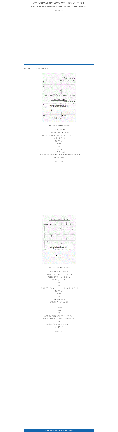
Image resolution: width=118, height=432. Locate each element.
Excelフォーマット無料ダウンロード (59, 125)
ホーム (26, 68)
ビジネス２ (32, 68)
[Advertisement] (59, 24)
